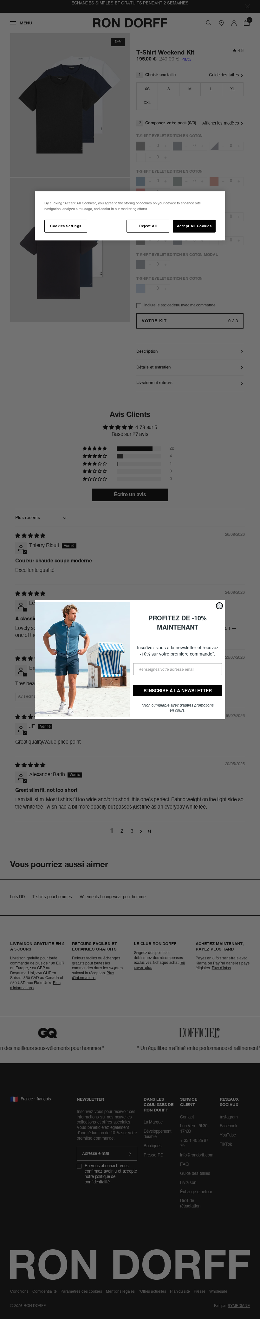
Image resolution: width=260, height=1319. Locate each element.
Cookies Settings (65, 225)
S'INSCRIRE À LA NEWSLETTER (178, 690)
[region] (130, 215)
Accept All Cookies (194, 225)
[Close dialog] (219, 606)
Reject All (148, 225)
